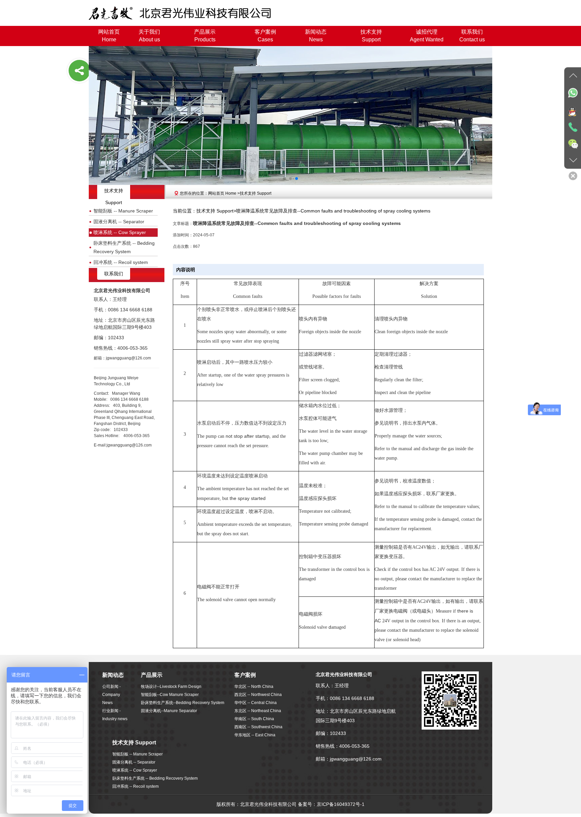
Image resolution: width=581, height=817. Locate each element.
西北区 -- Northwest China (258, 694)
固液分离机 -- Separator (118, 221)
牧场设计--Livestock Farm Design (171, 686)
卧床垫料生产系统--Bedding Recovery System (182, 702)
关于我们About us (149, 35)
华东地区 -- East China (254, 735)
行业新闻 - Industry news (114, 714)
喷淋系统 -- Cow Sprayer (119, 232)
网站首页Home (109, 35)
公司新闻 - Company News (111, 694)
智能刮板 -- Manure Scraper (123, 210)
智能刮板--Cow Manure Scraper (170, 694)
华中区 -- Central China (255, 702)
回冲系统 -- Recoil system (120, 262)
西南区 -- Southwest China (258, 727)
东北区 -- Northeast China (257, 710)
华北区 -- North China (253, 686)
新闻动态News (315, 35)
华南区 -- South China (254, 718)
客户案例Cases (265, 35)
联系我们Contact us (472, 35)
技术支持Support (371, 35)
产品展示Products (205, 35)
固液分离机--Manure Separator (169, 710)
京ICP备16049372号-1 (340, 804)
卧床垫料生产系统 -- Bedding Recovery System (124, 247)
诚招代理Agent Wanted (426, 35)
